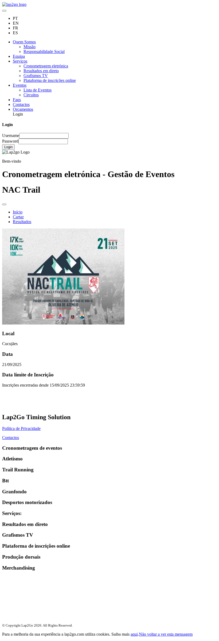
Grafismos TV (36, 75)
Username (10, 135)
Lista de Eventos (38, 90)
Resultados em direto (41, 70)
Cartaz (18, 217)
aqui (134, 634)
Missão (30, 46)
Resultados (22, 221)
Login (8, 147)
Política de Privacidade (21, 428)
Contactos (21, 104)
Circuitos (31, 95)
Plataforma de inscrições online (50, 80)
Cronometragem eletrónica (46, 66)
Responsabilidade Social (44, 51)
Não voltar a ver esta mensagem (166, 634)
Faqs (17, 99)
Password (10, 141)
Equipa (19, 56)
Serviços (20, 61)
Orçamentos (23, 109)
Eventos (19, 85)
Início (17, 212)
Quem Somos (24, 42)
